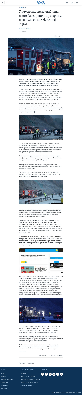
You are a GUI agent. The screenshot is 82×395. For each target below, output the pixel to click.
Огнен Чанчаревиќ (24, 28)
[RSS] (57, 374)
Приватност (4, 382)
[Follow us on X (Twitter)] (50, 374)
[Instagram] (71, 3)
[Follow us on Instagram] (46, 374)
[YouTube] (66, 3)
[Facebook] (76, 3)
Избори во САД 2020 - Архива (29, 382)
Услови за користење (7, 379)
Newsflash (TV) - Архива (28, 376)
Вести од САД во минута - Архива (30, 379)
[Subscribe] (61, 374)
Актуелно (22, 8)
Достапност (4, 385)
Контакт (3, 376)
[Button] (59, 36)
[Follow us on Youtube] (53, 374)
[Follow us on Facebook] (42, 374)
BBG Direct (4, 388)
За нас (2, 373)
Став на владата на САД (27, 385)
